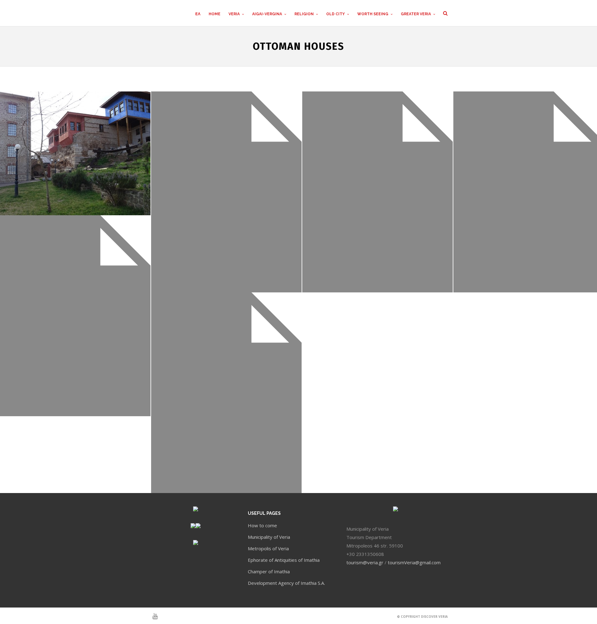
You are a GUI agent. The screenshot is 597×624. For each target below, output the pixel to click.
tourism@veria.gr (364, 562)
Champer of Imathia (269, 571)
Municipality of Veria (269, 537)
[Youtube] (152, 616)
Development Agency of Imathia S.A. (286, 583)
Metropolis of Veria (268, 548)
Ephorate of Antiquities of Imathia (284, 560)
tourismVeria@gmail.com (414, 562)
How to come (262, 525)
